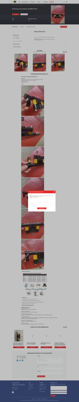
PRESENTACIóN (41, 208)
